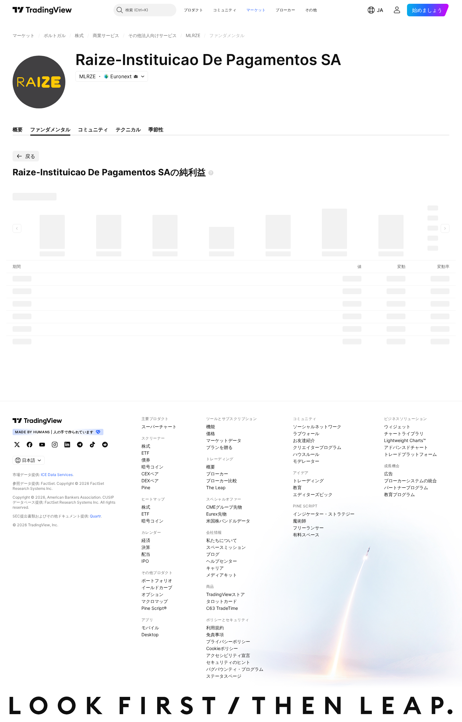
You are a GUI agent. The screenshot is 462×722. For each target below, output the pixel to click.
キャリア (215, 568)
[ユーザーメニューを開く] (397, 10)
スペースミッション (226, 547)
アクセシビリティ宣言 (228, 655)
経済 (145, 540)
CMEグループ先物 (224, 507)
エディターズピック (313, 494)
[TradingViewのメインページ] (42, 10)
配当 (145, 554)
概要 (210, 466)
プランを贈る (219, 447)
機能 (210, 426)
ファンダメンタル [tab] (50, 129)
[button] (208, 10)
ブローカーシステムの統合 (410, 480)
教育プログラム (399, 494)
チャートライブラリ (404, 433)
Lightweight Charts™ (405, 440)
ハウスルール (306, 454)
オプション (152, 594)
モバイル (150, 627)
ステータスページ (223, 676)
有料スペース (306, 534)
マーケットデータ (223, 440)
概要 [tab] (18, 129)
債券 (145, 459)
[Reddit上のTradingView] (105, 444)
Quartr (95, 516)
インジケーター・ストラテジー (324, 514)
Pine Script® (154, 608)
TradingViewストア (225, 594)
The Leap (216, 487)
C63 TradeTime (222, 608)
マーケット (256, 10)
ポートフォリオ (156, 580)
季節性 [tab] (155, 129)
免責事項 (215, 634)
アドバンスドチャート (406, 447)
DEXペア (150, 480)
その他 (311, 10)
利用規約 (215, 627)
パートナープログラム (406, 487)
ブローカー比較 (221, 480)
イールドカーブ (156, 587)
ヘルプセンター (221, 561)
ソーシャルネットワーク (317, 426)
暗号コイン (152, 466)
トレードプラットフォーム (410, 454)
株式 (145, 446)
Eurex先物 (216, 514)
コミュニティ (224, 10)
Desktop (150, 634)
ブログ (212, 554)
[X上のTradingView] (17, 444)
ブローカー (285, 10)
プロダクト (193, 10)
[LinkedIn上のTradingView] (67, 444)
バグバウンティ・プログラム (234, 669)
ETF (145, 453)
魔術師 (299, 520)
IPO (145, 561)
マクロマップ (154, 601)
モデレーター (306, 461)
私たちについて (221, 540)
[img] (136, 76)
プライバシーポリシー (228, 641)
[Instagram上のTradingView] (54, 444)
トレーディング (308, 480)
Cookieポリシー (222, 648)
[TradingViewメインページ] (37, 420)
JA (380, 10)
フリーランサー (308, 527)
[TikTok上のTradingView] (92, 444)
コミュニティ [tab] (93, 129)
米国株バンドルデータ (228, 520)
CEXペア (150, 473)
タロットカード (221, 601)
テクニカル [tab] (128, 129)
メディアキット (221, 574)
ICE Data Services (57, 474)
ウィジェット (397, 426)
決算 (145, 547)
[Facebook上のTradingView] (29, 444)
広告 (388, 473)
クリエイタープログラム (317, 447)
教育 (297, 487)
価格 (210, 433)
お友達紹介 (304, 440)
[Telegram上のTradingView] (79, 444)
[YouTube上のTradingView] (42, 444)
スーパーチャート (159, 426)
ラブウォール (306, 433)
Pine (145, 487)
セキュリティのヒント (228, 662)
